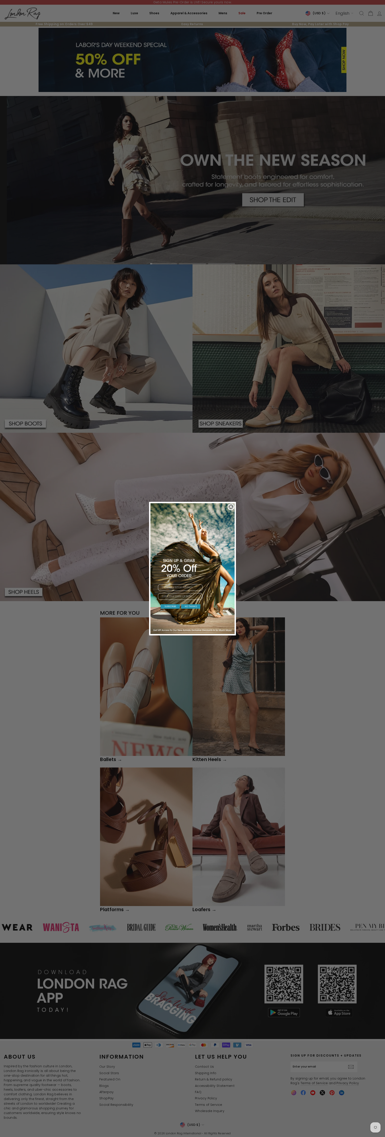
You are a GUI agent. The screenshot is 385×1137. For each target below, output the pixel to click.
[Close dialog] (231, 507)
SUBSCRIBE (170, 606)
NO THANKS (191, 606)
